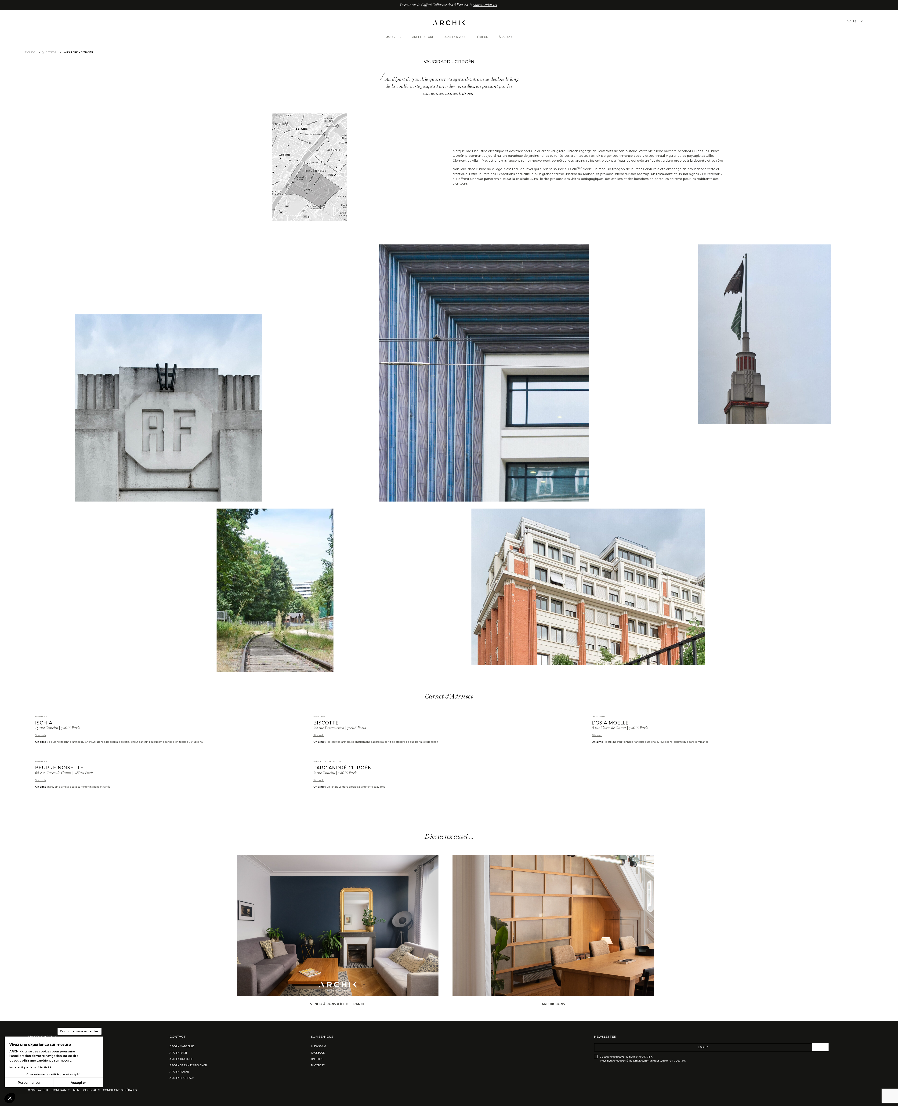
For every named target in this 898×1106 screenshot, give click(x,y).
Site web (40, 735)
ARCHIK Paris (553, 1004)
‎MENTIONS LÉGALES (86, 1089)
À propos (506, 36)
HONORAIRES (61, 1089)
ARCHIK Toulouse (181, 1058)
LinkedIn (316, 1058)
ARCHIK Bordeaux (182, 1077)
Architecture (423, 36)
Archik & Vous (456, 36)
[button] (9, 1098)
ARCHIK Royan (179, 1071)
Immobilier (393, 36)
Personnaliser (29, 1082)
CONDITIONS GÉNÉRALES (119, 1089)
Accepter (78, 1082)
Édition (482, 36)
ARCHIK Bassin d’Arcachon (188, 1065)
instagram (318, 1046)
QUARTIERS (49, 52)
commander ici (485, 5)
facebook (318, 1052)
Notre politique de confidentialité (30, 1067)
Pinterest (317, 1065)
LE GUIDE (29, 52)
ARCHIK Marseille (182, 1046)
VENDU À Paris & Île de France (337, 1004)
